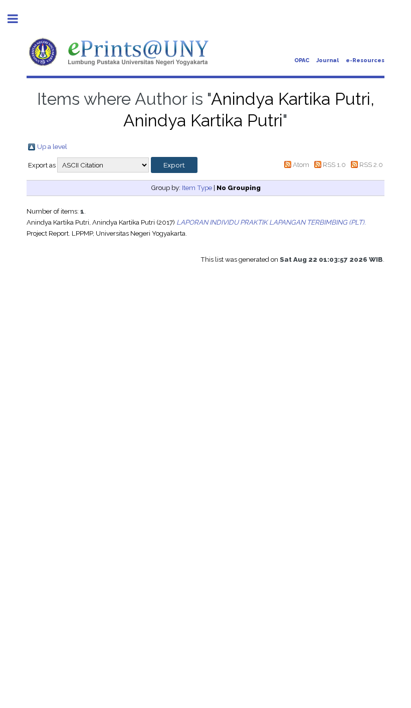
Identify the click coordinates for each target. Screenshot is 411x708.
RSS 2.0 (371, 164)
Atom (301, 164)
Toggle (18, 19)
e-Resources (365, 60)
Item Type (197, 188)
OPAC (301, 60)
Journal (327, 60)
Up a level (52, 146)
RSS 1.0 (334, 164)
